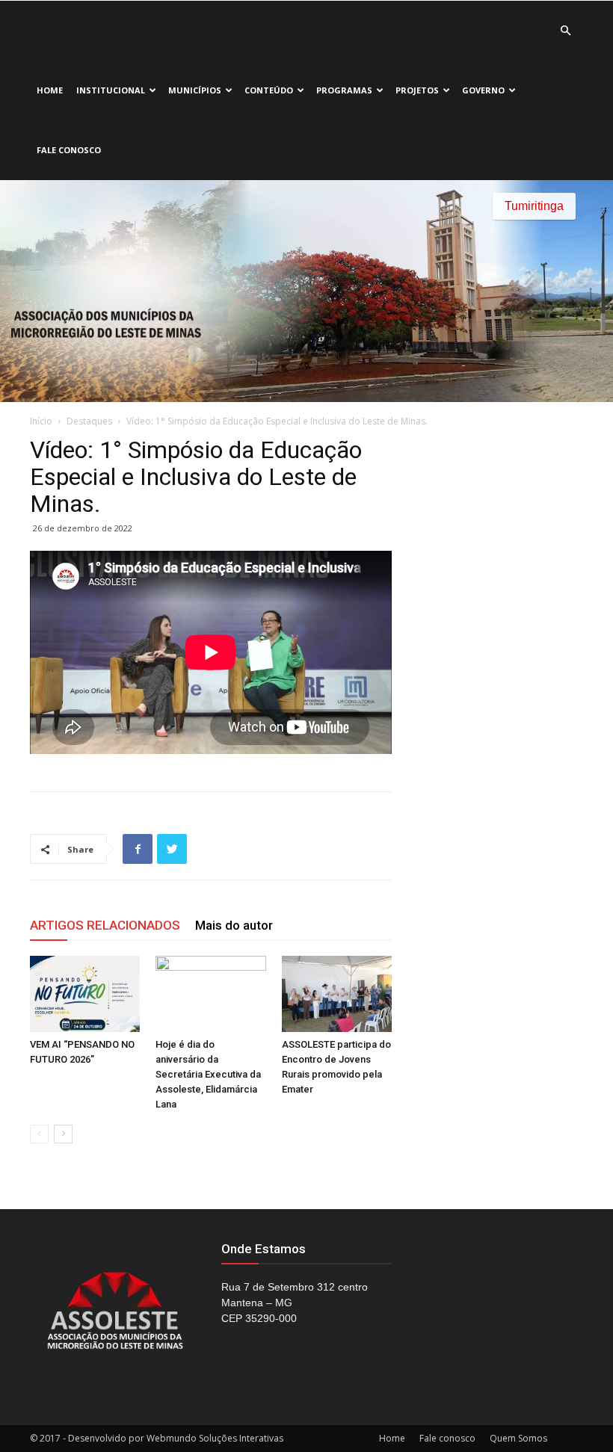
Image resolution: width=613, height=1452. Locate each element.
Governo (483, 90)
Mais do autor (234, 925)
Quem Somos (518, 1438)
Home (50, 90)
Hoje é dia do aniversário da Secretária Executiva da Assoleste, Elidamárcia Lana (208, 1074)
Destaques (89, 421)
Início (41, 421)
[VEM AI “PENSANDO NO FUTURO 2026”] (85, 993)
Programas (344, 90)
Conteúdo (268, 90)
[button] (565, 31)
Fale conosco (69, 149)
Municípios (194, 90)
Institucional (110, 90)
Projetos (417, 90)
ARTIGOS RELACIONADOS (105, 925)
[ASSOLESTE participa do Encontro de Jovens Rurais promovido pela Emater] (337, 993)
